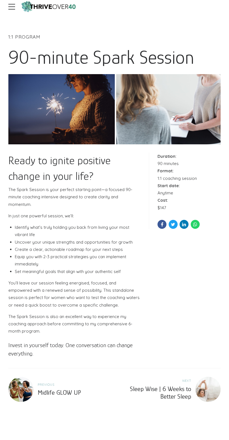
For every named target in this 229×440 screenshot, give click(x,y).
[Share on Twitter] (173, 224)
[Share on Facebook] (162, 224)
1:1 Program (24, 37)
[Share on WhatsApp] (195, 224)
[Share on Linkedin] (184, 224)
